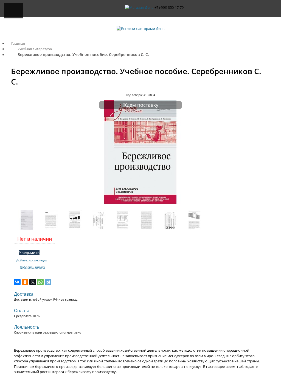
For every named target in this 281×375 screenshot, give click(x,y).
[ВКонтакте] (17, 282)
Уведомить (29, 252)
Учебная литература (35, 48)
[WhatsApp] (40, 282)
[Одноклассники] (25, 282)
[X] (32, 282)
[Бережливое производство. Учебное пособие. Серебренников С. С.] (140, 202)
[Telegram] (48, 282)
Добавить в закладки (31, 260)
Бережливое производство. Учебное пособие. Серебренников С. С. (83, 54)
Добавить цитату (32, 267)
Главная (18, 43)
